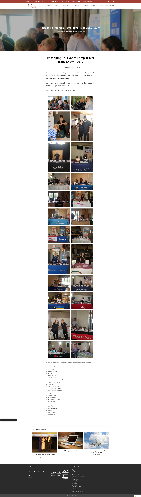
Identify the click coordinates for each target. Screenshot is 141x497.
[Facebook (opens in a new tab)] (108, 1)
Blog (73, 470)
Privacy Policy (75, 483)
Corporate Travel (76, 474)
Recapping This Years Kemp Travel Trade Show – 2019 (73, 31)
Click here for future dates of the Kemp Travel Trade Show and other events (65, 424)
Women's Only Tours (77, 491)
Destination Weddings (78, 476)
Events (73, 477)
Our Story (74, 480)
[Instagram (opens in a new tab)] (110, 1)
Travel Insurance (76, 490)
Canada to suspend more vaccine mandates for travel (97, 451)
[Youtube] (30, 476)
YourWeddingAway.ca (53, 416)
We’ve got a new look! (70, 451)
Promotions (75, 485)
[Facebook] (34, 471)
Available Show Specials (8, 420)
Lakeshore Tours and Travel (54, 392)
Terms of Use (75, 488)
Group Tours (75, 479)
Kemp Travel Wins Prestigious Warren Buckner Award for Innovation (44, 455)
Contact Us (75, 473)
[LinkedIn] (43, 471)
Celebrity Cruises (52, 377)
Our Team (74, 482)
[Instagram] (39, 471)
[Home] (56, 31)
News (78, 67)
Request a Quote (76, 487)
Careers (74, 471)
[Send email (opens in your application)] (113, 1)
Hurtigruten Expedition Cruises (55, 388)
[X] (30, 471)
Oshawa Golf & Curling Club (59, 78)
